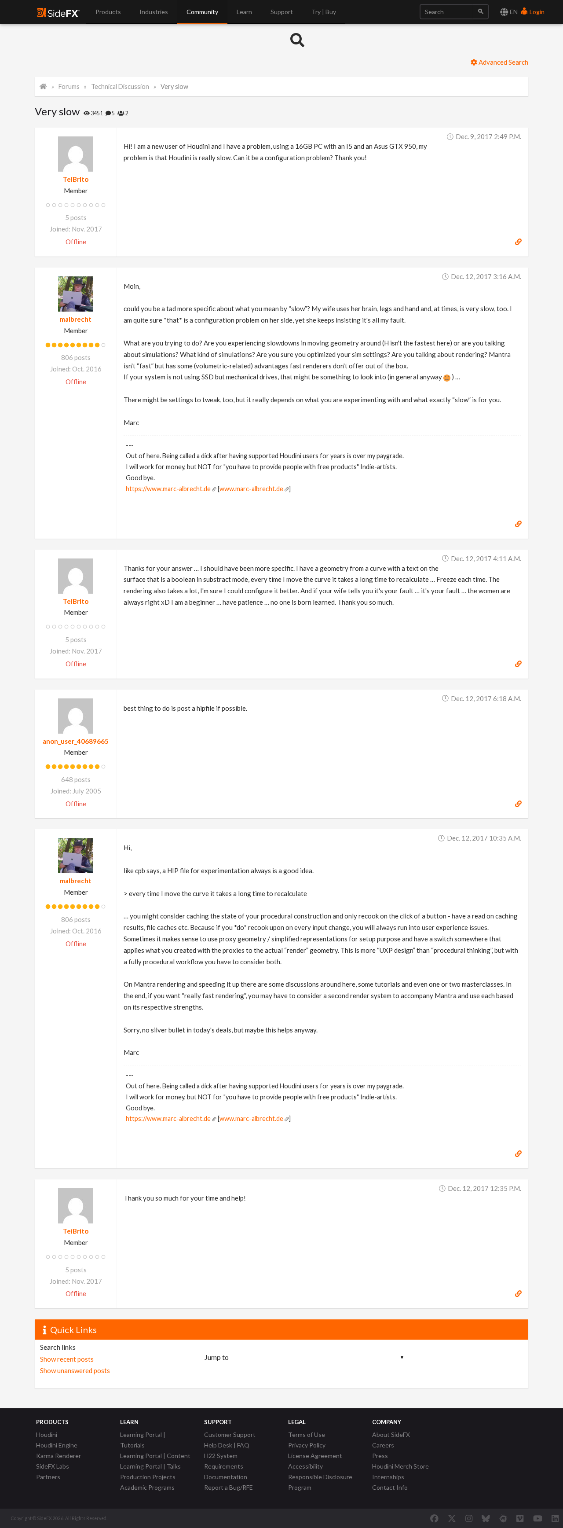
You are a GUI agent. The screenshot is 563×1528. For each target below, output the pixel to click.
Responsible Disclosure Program (320, 1482)
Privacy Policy (306, 1445)
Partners (48, 1476)
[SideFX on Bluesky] (486, 1518)
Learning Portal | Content (155, 1455)
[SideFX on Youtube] (537, 1518)
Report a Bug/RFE (228, 1487)
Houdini (46, 1434)
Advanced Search (502, 62)
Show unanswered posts (75, 1370)
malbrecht (75, 319)
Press (380, 1455)
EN (513, 11)
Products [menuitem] (108, 11)
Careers (383, 1445)
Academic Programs (147, 1487)
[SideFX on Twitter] (452, 1518)
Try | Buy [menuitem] (323, 11)
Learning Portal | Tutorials (142, 1440)
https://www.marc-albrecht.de (168, 488)
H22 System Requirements (223, 1461)
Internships (388, 1476)
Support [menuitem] (282, 11)
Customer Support (230, 1434)
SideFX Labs (52, 1466)
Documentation (225, 1476)
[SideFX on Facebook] (434, 1518)
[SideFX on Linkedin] (555, 1518)
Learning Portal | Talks (150, 1466)
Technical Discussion (120, 86)
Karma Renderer (58, 1455)
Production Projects (147, 1476)
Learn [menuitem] (244, 11)
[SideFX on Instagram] (468, 1518)
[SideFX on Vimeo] (519, 1518)
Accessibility (305, 1466)
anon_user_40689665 (76, 741)
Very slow (174, 86)
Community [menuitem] (202, 11)
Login (536, 11)
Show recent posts (67, 1359)
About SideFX (391, 1434)
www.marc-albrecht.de (251, 488)
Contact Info (390, 1487)
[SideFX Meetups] (503, 1518)
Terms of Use (306, 1434)
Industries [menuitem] (153, 11)
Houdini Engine (56, 1445)
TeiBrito (75, 179)
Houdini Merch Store (400, 1466)
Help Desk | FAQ (226, 1445)
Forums (69, 86)
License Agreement (315, 1455)
